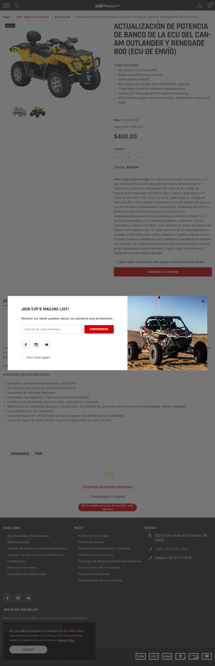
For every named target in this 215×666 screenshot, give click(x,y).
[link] (25, 344)
